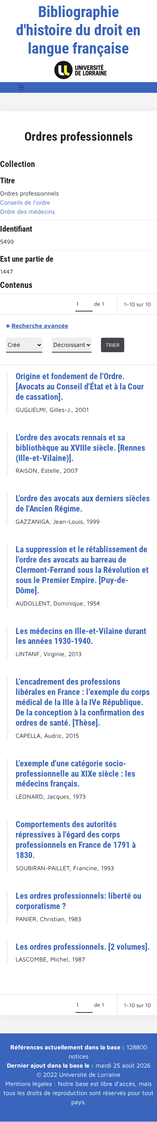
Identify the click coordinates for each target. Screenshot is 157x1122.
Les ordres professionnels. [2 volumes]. (83, 947)
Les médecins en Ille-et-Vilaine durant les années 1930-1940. (81, 636)
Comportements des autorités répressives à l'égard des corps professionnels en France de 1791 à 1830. (76, 839)
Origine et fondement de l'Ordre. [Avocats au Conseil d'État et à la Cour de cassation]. (80, 386)
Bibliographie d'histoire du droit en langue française (78, 30)
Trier (113, 345)
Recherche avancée (39, 325)
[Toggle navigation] (21, 87)
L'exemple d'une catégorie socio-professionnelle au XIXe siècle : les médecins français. (75, 773)
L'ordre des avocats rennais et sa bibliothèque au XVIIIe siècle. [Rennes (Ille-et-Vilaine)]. (80, 447)
